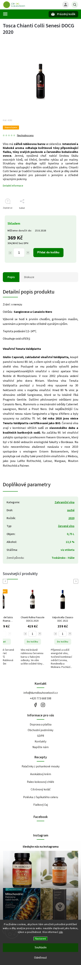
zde (61, 932)
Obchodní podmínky (40, 730)
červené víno (66, 526)
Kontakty (40, 741)
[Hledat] (74, 4)
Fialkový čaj (40, 805)
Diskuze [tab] (29, 277)
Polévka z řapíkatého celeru (40, 797)
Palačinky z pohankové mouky (41, 766)
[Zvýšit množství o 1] (28, 252)
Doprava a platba (40, 724)
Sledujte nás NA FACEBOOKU (35, 704)
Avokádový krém (40, 774)
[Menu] (5, 14)
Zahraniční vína (64, 502)
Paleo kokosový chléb (40, 782)
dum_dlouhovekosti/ (42, 704)
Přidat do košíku (48, 252)
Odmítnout (40, 958)
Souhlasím (41, 948)
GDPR (40, 736)
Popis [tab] (11, 277)
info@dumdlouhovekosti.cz (40, 693)
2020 (71, 518)
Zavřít (67, 214)
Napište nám (40, 747)
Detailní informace (13, 186)
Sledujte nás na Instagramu (41, 847)
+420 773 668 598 (40, 698)
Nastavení (40, 938)
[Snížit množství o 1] (10, 252)
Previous (6, 581)
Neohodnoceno (25, 135)
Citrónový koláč (40, 789)
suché (70, 510)
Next (76, 581)
